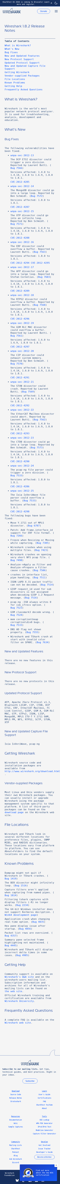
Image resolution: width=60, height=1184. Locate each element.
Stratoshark (15, 1101)
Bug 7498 (16, 560)
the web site (13, 991)
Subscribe (30, 1081)
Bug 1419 (10, 878)
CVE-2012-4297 (19, 346)
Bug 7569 (28, 391)
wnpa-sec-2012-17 (22, 267)
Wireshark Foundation (9, 1174)
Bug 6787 (34, 525)
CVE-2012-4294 (19, 262)
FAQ (44, 1101)
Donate (43, 11)
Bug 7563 (39, 252)
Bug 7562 (39, 419)
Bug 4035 (38, 921)
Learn (44, 1091)
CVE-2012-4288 (19, 237)
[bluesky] (17, 1180)
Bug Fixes (11, 52)
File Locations (15, 79)
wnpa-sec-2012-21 (22, 381)
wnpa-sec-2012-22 (22, 409)
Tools (44, 1116)
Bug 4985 (22, 955)
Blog (15, 1156)
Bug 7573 (37, 447)
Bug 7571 (16, 224)
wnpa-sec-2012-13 (22, 155)
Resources (15, 1116)
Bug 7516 (31, 597)
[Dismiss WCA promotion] (56, 1165)
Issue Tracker (44, 1149)
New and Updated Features (22, 55)
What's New (12, 49)
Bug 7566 (16, 168)
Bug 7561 (16, 335)
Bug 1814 (10, 895)
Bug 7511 (39, 577)
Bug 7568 (39, 305)
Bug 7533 (16, 475)
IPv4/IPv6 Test (44, 1127)
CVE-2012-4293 (19, 433)
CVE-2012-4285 (19, 182)
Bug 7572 (37, 196)
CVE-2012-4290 (19, 461)
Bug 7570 (16, 363)
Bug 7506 (39, 570)
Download (16, 1091)
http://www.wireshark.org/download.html (32, 771)
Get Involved (44, 1145)
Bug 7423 (41, 550)
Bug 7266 (16, 535)
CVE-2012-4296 (19, 318)
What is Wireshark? (18, 45)
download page (14, 812)
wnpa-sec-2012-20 (22, 351)
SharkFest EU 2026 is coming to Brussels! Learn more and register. (25, 3)
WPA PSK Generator (44, 1123)
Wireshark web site (18, 1022)
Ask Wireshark (15, 1159)
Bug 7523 (16, 607)
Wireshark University (19, 1001)
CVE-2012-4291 (19, 377)
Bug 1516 (21, 885)
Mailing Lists (15, 1145)
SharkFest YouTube (44, 1105)
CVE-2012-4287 (19, 207)
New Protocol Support (19, 59)
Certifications (44, 1098)
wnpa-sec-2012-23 (22, 437)
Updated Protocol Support (22, 62)
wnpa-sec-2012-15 (22, 211)
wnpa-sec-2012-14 (22, 186)
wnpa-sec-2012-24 (22, 465)
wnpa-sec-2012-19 (22, 323)
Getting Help (13, 86)
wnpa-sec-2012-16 (22, 242)
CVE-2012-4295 (40, 262)
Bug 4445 (10, 945)
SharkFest (15, 1149)
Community (15, 1142)
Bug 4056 (25, 928)
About (44, 1108)
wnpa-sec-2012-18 (22, 295)
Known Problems (15, 82)
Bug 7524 (16, 615)
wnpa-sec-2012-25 (22, 490)
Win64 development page (21, 915)
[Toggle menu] (56, 11)
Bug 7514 (47, 584)
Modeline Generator (44, 1130)
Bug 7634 (42, 642)
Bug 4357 (10, 935)
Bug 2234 (22, 905)
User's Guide (44, 1095)
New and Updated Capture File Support (25, 67)
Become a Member (44, 1157)
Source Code (15, 1095)
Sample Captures (15, 1127)
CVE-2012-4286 (19, 486)
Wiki (15, 1123)
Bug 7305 (42, 543)
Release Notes (15, 1098)
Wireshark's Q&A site (19, 977)
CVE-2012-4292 (19, 405)
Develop (44, 1142)
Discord (15, 1163)
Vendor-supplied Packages (22, 75)
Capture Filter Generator (44, 1134)
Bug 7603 (44, 277)
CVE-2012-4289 (19, 290)
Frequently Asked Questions (24, 89)
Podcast (15, 1152)
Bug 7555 (32, 632)
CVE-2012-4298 (19, 511)
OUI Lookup (44, 1120)
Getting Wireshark (17, 72)
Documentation (15, 1120)
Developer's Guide (44, 1152)
